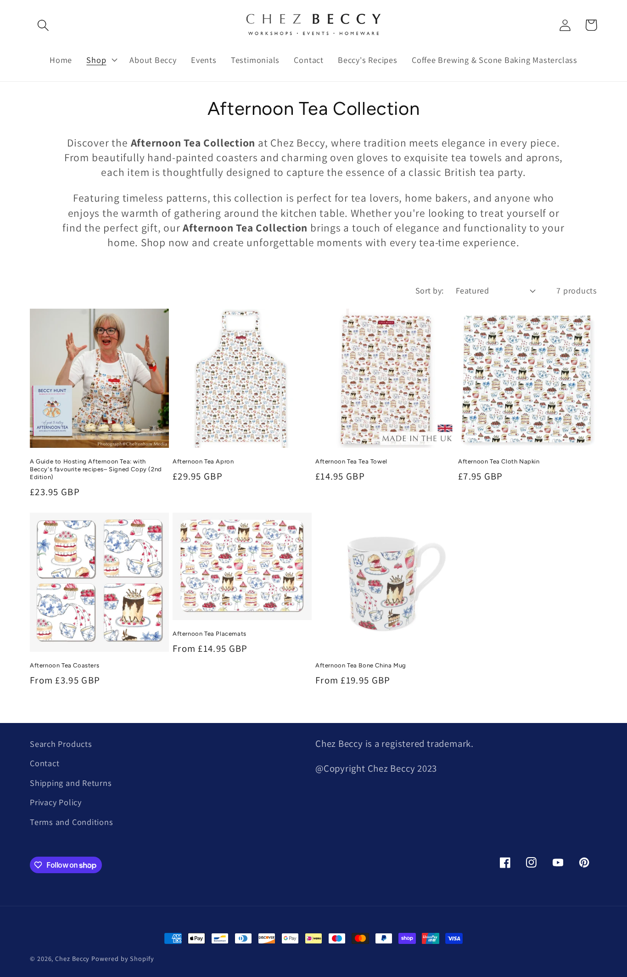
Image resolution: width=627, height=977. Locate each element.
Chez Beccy (72, 958)
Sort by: (429, 290)
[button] (43, 25)
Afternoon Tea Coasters (64, 665)
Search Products (61, 743)
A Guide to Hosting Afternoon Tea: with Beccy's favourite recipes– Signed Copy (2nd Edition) (96, 469)
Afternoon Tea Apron (203, 461)
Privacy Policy (56, 802)
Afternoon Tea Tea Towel (351, 461)
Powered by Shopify (122, 958)
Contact (44, 762)
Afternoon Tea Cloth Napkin (499, 461)
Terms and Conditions (71, 821)
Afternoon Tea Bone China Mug (360, 665)
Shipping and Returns (71, 782)
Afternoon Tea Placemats (209, 633)
